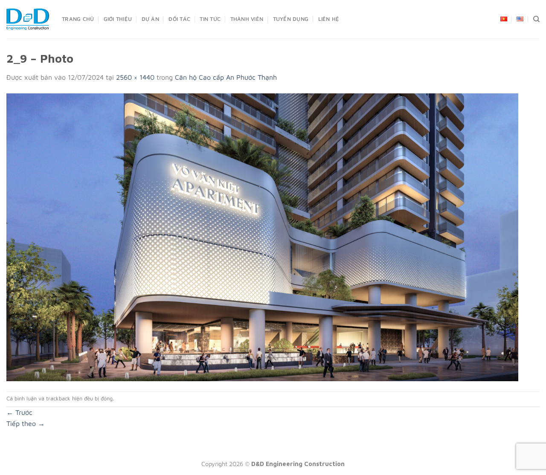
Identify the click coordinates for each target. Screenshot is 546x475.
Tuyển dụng (291, 19)
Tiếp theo (25, 423)
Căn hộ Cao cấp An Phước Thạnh (226, 77)
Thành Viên (247, 19)
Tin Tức (210, 19)
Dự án (150, 19)
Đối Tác (179, 19)
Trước (19, 412)
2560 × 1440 (135, 77)
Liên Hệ (329, 19)
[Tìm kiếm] (536, 19)
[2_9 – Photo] (262, 236)
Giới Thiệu (118, 19)
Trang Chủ (78, 19)
